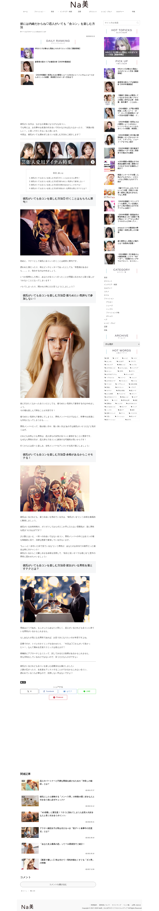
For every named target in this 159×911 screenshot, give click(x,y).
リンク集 (126, 905)
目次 (55, 173)
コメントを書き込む (58, 884)
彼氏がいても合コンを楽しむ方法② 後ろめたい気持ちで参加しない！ (58, 181)
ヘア (105, 319)
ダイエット (108, 281)
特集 (105, 330)
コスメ (106, 291)
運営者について (104, 905)
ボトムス (109, 316)
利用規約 (94, 905)
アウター (109, 302)
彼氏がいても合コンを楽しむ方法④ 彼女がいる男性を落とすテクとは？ (59, 188)
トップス (109, 309)
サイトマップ (116, 905)
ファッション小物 (112, 312)
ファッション (109, 298)
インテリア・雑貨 (110, 284)
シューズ (109, 305)
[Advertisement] (58, 104)
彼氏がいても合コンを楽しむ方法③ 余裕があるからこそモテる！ (56, 185)
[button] (138, 22)
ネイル (106, 295)
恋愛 (24, 682)
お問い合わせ (136, 905)
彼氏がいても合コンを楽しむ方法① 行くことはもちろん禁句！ (55, 178)
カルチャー (108, 288)
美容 (105, 277)
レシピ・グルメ (109, 323)
